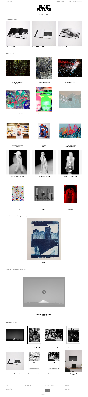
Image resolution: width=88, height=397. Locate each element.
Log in (58, 1)
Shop (47, 14)
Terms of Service (67, 389)
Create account (64, 1)
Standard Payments (9, 389)
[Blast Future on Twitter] (26, 385)
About (7, 386)
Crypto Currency (8, 388)
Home (7, 385)
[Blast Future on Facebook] (28, 385)
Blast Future (43, 394)
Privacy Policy (67, 388)
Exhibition (41, 14)
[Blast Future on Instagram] (30, 385)
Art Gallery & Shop (9, 1)
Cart (70, 1)
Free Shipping (67, 385)
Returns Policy (67, 386)
